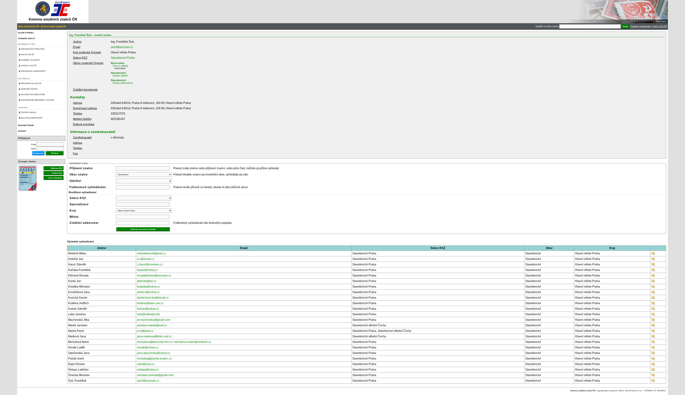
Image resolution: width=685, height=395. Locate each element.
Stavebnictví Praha (123, 57)
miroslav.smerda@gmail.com (155, 375)
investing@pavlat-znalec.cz (154, 358)
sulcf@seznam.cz (122, 47)
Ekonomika (117, 63)
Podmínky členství (30, 60)
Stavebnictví (118, 72)
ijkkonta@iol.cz (146, 281)
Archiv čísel (57, 173)
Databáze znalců (26, 38)
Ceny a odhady (120, 65)
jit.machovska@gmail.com (153, 319)
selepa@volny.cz (148, 369)
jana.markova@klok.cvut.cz (154, 336)
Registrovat (38, 153)
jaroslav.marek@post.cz (152, 325)
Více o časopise (55, 178)
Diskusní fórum (26, 125)
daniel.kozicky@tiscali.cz (153, 297)
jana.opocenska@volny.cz (153, 352)
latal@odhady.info (148, 314)
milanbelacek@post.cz (151, 253)
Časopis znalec (29, 112)
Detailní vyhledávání (641, 26)
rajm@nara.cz (146, 364)
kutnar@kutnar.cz (148, 308)
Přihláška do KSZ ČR (31, 83)
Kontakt (22, 131)
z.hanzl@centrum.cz (150, 264)
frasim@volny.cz (147, 269)
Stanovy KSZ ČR (28, 66)
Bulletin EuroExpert (31, 118)
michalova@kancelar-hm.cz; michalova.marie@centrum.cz (174, 341)
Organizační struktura (33, 49)
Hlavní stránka (26, 33)
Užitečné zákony (29, 89)
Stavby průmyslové (123, 83)
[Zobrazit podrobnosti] (653, 254)
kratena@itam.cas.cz (150, 303)
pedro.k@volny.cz (148, 292)
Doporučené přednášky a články (38, 100)
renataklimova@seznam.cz (154, 275)
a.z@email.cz (145, 258)
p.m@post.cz (145, 330)
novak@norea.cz (147, 347)
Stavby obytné (120, 75)
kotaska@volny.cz (148, 286)
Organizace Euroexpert (33, 71)
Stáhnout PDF (56, 168)
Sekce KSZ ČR (660, 26)
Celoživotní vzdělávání (33, 94)
